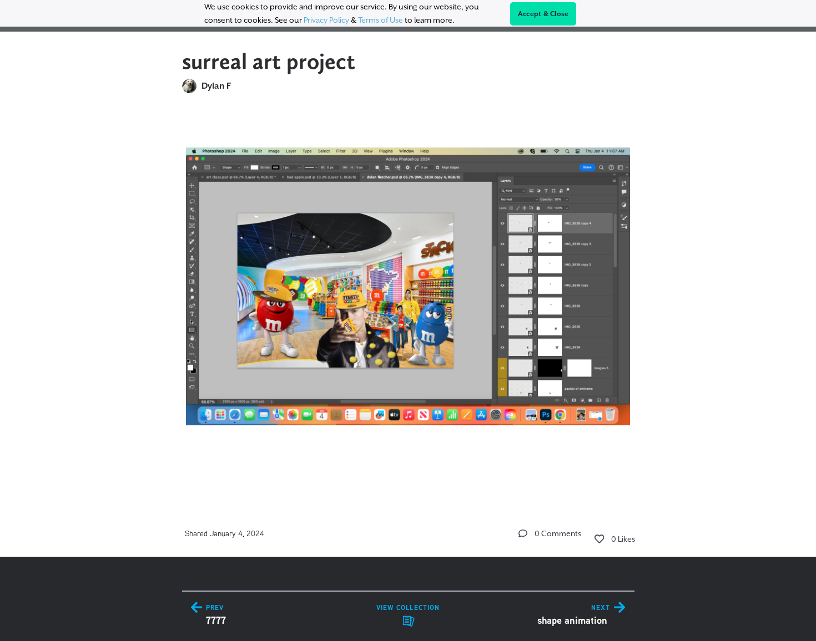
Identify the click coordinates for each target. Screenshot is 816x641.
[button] (522, 533)
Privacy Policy (326, 20)
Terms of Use (380, 20)
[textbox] (408, 297)
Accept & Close (543, 14)
